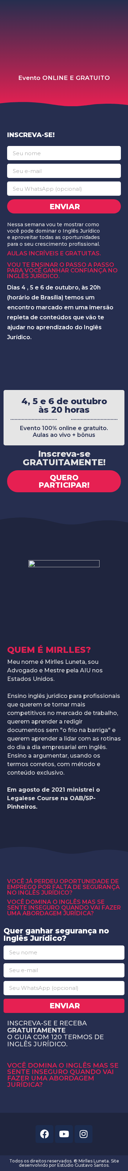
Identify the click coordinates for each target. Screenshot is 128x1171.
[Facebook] (44, 1134)
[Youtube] (64, 1134)
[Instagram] (83, 1134)
